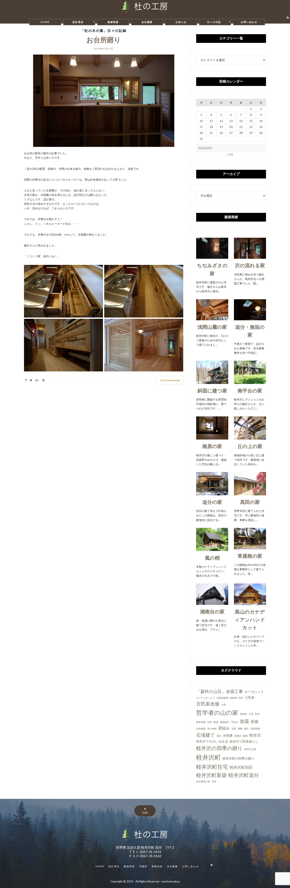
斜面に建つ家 (212, 390)
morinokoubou (170, 881)
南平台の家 (250, 390)
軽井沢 (255, 735)
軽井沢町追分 (243, 775)
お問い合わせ (249, 22)
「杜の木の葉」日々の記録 (104, 30)
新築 (254, 721)
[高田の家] (250, 493)
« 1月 (230, 154)
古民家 (250, 697)
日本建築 (201, 728)
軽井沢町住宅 (212, 766)
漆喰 (240, 728)
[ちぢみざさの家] (212, 256)
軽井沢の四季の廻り (219, 748)
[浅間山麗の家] (212, 318)
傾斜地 (233, 697)
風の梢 (212, 558)
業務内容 (157, 866)
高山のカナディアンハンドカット (250, 620)
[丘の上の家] (250, 437)
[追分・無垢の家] (250, 318)
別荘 (241, 697)
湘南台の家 (212, 611)
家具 (257, 713)
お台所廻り (103, 39)
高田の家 (250, 502)
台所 (223, 704)
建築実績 (113, 22)
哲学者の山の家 (217, 712)
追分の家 (212, 502)
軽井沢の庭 (250, 749)
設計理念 (78, 22)
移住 (219, 735)
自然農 (228, 735)
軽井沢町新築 (211, 775)
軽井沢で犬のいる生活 (212, 741)
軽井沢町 (208, 757)
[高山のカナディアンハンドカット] (250, 602)
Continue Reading (170, 380)
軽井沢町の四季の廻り (238, 758)
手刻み (234, 722)
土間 (251, 713)
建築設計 (224, 722)
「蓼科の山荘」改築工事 (219, 691)
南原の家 (212, 446)
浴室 (233, 728)
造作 (214, 781)
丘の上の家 (250, 446)
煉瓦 (246, 728)
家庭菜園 (201, 722)
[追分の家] (212, 493)
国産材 (243, 713)
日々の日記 (214, 22)
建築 (216, 722)
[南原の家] (212, 437)
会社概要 (147, 22)
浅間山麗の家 (212, 327)
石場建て (205, 735)
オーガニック (254, 692)
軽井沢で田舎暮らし (244, 741)
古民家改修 (208, 704)
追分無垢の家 (203, 781)
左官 (209, 722)
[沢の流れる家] (250, 256)
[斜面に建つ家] (212, 381)
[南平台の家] (250, 381)
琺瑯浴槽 (255, 728)
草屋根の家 (250, 556)
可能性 (143, 866)
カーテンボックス (205, 697)
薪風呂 (237, 735)
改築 (244, 721)
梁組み (224, 728)
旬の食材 (212, 728)
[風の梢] (212, 548)
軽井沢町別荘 (241, 767)
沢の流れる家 (250, 265)
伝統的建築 (222, 697)
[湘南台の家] (212, 602)
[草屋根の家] (250, 547)
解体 (245, 735)
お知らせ (181, 22)
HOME (45, 22)
